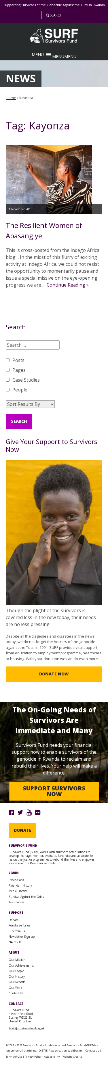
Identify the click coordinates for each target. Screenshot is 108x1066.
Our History (17, 976)
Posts (18, 360)
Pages (19, 370)
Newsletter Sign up (22, 937)
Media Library (18, 891)
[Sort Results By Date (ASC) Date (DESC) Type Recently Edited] (30, 404)
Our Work (15, 988)
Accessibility (52, 1056)
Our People (16, 971)
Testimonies (16, 902)
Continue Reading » (68, 285)
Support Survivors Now (54, 791)
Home (11, 97)
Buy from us (17, 931)
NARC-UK (15, 942)
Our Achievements (21, 965)
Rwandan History (20, 885)
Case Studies (26, 380)
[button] (64, 56)
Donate (22, 830)
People (19, 390)
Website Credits (72, 1056)
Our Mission (17, 960)
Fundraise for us (19, 925)
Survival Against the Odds (26, 897)
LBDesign (77, 1050)
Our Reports (17, 982)
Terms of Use (14, 1056)
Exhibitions (16, 880)
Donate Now (54, 674)
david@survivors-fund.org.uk (26, 1028)
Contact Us (16, 993)
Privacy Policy (33, 1056)
